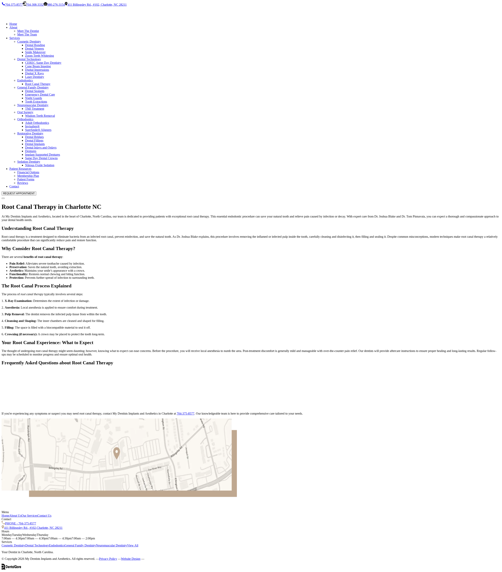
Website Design (130, 558)
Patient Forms (25, 179)
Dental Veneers (34, 48)
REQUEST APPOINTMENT (19, 193)
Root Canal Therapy (37, 84)
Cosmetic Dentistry (29, 41)
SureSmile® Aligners (38, 130)
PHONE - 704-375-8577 (20, 523)
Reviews (22, 183)
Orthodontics (25, 119)
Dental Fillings (34, 140)
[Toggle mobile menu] (3, 198)
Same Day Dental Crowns (41, 158)
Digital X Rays (34, 73)
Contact (14, 186)
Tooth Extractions (36, 101)
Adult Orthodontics (37, 122)
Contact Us (44, 515)
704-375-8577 (185, 413)
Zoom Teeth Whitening (39, 55)
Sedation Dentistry (28, 161)
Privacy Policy (108, 558)
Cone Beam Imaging (38, 66)
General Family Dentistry (33, 87)
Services (14, 38)
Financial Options (28, 172)
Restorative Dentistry (30, 133)
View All (132, 545)
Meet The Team (27, 34)
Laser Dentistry (34, 77)
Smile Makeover (35, 52)
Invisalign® (32, 126)
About (13, 27)
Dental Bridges (34, 137)
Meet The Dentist (28, 31)
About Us (15, 515)
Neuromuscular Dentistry (32, 105)
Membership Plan (28, 175)
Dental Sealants (34, 91)
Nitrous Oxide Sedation (39, 165)
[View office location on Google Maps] (119, 496)
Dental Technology (29, 59)
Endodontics (25, 80)
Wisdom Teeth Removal (40, 115)
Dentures (30, 151)
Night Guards (33, 98)
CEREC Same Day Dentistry (43, 62)
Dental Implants (35, 144)
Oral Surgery (25, 112)
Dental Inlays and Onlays (40, 147)
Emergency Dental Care (40, 94)
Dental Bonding (35, 45)
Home (13, 24)
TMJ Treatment (34, 108)
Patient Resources (20, 168)
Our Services (29, 515)
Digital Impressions (37, 69)
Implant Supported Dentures (42, 154)
